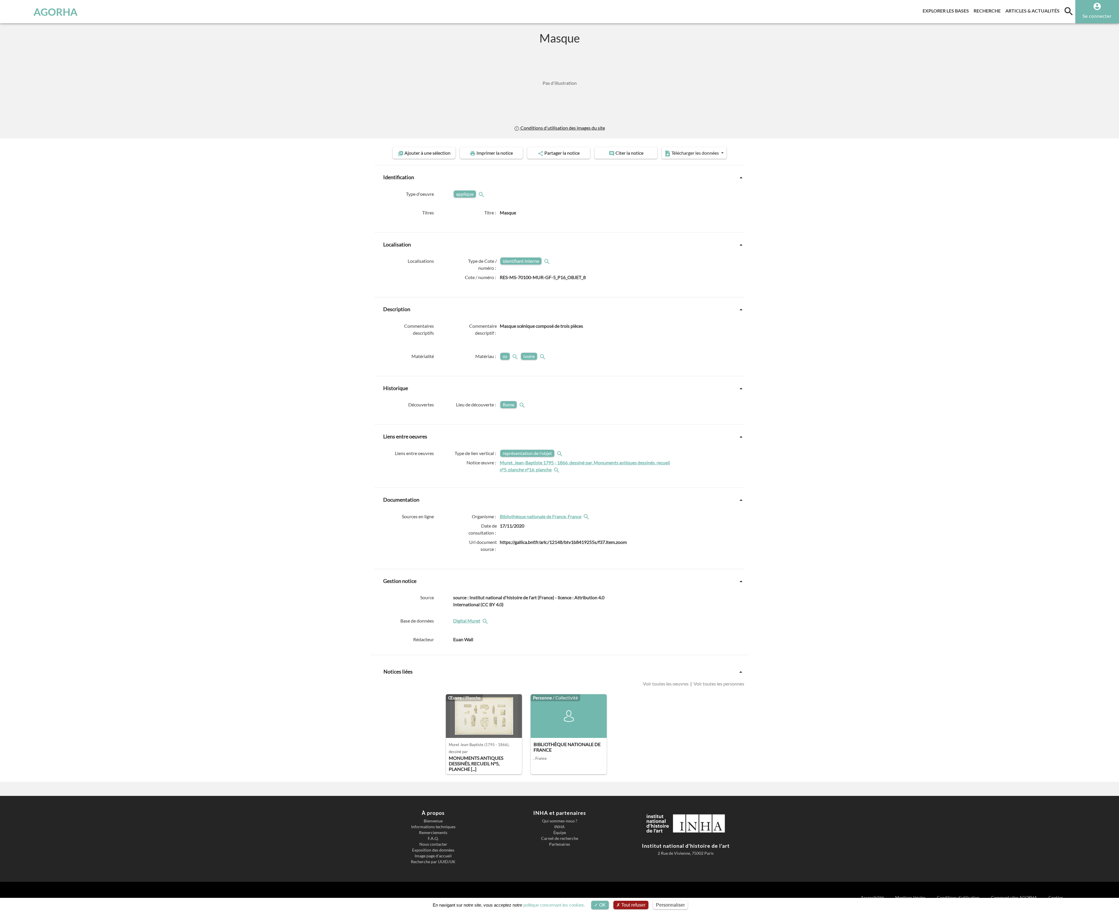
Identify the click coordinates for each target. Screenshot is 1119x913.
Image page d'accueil (433, 855)
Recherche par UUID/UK (433, 861)
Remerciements (433, 832)
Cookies (1055, 897)
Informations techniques (433, 826)
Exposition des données (433, 850)
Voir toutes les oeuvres (666, 683)
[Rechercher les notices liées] (557, 469)
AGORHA (56, 11)
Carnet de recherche (559, 838)
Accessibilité (872, 897)
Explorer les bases (947, 10)
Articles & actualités (1033, 10)
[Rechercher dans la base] (485, 620)
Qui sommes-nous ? (559, 820)
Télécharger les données (695, 153)
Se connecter (1097, 16)
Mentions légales (910, 897)
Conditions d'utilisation (958, 897)
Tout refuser (632, 905)
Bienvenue (433, 820)
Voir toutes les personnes (718, 683)
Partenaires (559, 844)
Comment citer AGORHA (1014, 897)
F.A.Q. (433, 838)
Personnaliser (670, 905)
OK (602, 905)
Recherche (988, 10)
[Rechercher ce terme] (482, 194)
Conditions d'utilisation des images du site (562, 128)
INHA (559, 826)
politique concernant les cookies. (554, 905)
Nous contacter (433, 844)
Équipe (559, 832)
